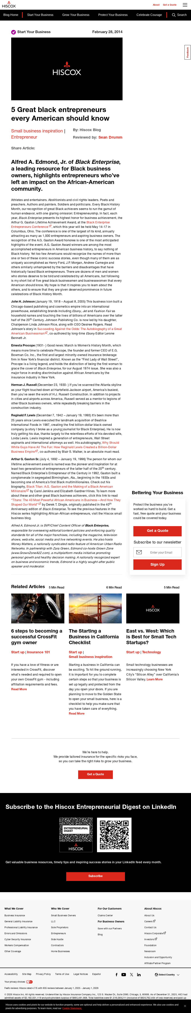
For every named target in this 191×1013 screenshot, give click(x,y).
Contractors (57, 945)
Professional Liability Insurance (20, 927)
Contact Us (150, 927)
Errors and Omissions (15, 933)
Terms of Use (62, 974)
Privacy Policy (43, 974)
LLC (53, 921)
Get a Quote (170, 5)
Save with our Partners (110, 928)
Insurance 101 (38, 652)
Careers (148, 921)
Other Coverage (12, 951)
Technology (151, 652)
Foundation (150, 945)
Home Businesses (60, 951)
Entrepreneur (24, 137)
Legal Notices (80, 974)
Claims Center (105, 915)
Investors (149, 939)
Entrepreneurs (58, 933)
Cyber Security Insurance (17, 939)
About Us (149, 915)
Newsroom (150, 951)
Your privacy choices (15, 981)
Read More (19, 689)
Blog (100, 934)
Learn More (155, 679)
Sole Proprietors (59, 927)
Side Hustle (57, 939)
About (156, 5)
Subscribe (95, 876)
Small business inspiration (37, 130)
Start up (17, 652)
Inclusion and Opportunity (158, 957)
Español (96, 974)
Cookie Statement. (72, 1008)
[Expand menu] (186, 6)
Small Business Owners (63, 915)
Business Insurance (14, 915)
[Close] (185, 1006)
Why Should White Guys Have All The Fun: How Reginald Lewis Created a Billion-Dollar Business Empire (65, 447)
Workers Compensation (16, 945)
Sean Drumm (110, 138)
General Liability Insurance (18, 921)
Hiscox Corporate (153, 933)
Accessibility (11, 974)
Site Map (27, 974)
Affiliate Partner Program (157, 963)
